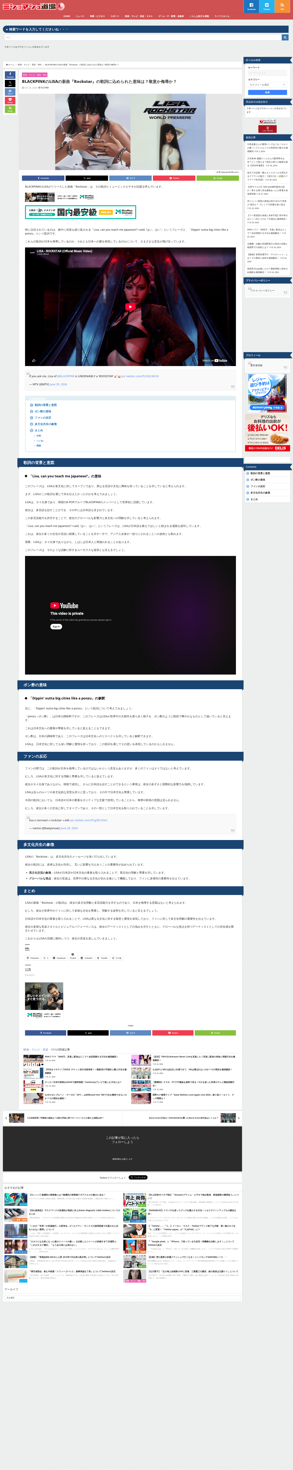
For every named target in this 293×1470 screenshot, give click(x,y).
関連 (38, 445)
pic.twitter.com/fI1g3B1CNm (88, 820)
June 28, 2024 (69, 828)
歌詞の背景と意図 (44, 405)
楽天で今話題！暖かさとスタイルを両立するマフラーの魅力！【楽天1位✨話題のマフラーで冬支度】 (267, 176)
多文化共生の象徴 (44, 424)
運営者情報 (256, 365)
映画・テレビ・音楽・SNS (35, 75)
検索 (267, 92)
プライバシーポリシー (262, 290)
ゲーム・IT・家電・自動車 (171, 16)
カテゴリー (254, 79)
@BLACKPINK (65, 376)
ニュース (80, 16)
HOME (66, 16)
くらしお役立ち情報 (199, 16)
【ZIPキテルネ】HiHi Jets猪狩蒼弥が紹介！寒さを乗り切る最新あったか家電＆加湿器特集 (267, 190)
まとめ (37, 430)
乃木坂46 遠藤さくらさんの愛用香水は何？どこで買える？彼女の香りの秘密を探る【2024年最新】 (267, 162)
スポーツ (115, 16)
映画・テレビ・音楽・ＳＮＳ (139, 16)
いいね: (40, 440)
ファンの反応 (41, 417)
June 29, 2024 (58, 384)
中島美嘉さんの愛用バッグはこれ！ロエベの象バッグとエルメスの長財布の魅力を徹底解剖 (267, 148)
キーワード (254, 67)
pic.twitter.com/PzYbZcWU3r (140, 376)
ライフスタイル (222, 16)
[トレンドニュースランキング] (267, 121)
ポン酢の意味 (41, 411)
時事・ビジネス (97, 16)
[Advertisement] (267, 325)
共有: (39, 435)
